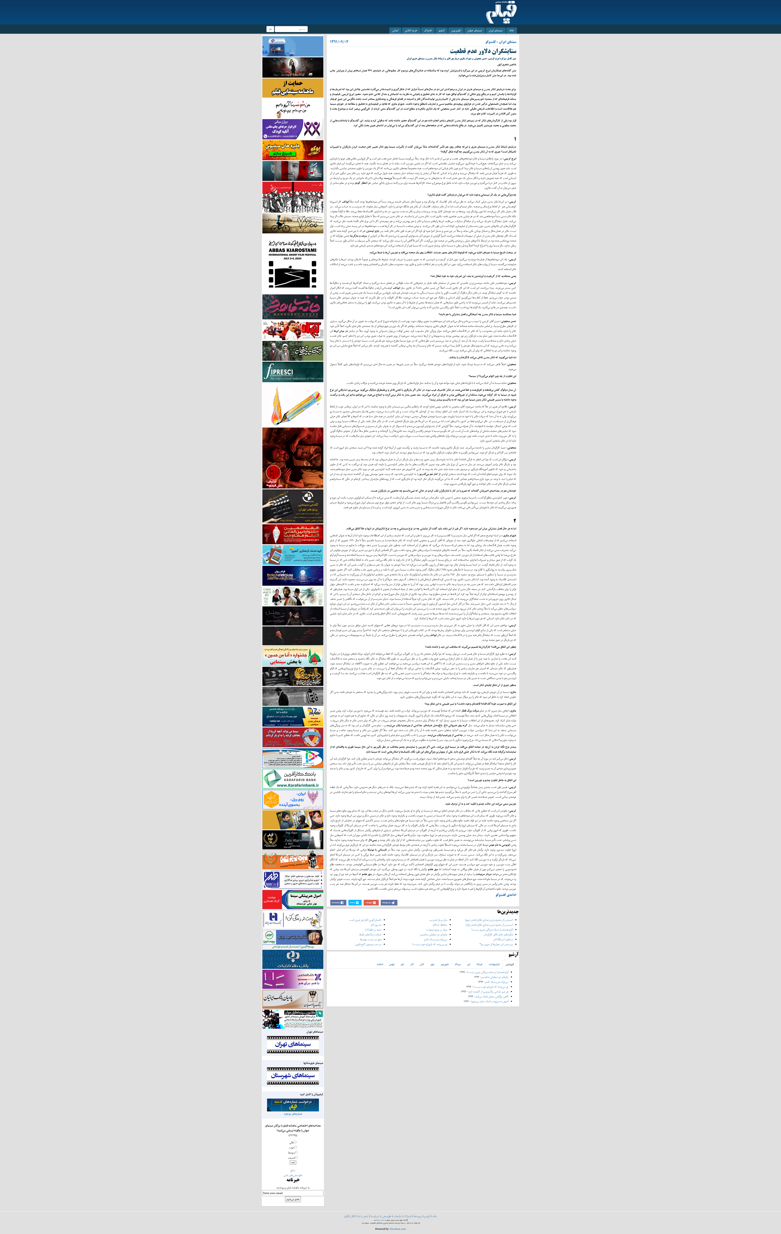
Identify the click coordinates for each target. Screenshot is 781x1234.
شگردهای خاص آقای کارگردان (498, 934)
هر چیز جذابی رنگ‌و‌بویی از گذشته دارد (488, 991)
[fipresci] (292, 371)
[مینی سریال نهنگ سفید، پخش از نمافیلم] (292, 170)
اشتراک (428, 30)
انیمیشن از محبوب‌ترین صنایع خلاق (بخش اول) (489, 924)
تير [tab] (468, 964)
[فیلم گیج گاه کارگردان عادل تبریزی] (292, 330)
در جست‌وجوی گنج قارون (368, 944)
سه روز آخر (375, 924)
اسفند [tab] (380, 964)
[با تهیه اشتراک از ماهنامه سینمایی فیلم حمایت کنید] (292, 87)
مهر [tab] (432, 964)
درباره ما (375, 1216)
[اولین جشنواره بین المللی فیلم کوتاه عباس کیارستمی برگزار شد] (292, 263)
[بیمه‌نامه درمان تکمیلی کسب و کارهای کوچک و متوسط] (292, 46)
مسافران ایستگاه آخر (503, 939)
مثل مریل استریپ (438, 919)
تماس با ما (363, 1216)
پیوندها (418, 1216)
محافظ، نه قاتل (440, 924)
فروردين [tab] (510, 964)
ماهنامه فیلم (381, 1220)
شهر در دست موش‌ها (370, 939)
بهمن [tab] (392, 964)
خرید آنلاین (411, 30)
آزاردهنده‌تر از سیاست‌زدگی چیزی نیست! (492, 929)
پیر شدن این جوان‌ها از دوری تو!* (496, 944)
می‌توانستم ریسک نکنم (435, 939)
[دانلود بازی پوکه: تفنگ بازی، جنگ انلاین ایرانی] (292, 150)
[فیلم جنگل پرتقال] (292, 350)
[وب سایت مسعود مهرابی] (292, 404)
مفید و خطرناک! (373, 929)
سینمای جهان (474, 30)
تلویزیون (456, 30)
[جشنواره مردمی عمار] (292, 575)
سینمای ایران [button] (496, 30)
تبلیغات (398, 1216)
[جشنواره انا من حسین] (292, 656)
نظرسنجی (386, 1216)
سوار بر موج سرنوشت (436, 929)
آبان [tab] (422, 964)
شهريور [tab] (445, 964)
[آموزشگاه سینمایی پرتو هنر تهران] (292, 506)
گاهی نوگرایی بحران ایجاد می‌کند (491, 996)
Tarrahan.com (398, 1228)
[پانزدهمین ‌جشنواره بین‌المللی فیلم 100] (292, 67)
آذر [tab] (412, 964)
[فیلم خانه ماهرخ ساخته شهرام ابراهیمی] (292, 306)
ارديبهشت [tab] (494, 964)
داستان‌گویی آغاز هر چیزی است (365, 919)
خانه (511, 30)
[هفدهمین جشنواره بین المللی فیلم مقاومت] (292, 534)
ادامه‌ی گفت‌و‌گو (505, 895)
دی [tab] (402, 964)
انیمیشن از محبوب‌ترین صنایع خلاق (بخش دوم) (489, 919)
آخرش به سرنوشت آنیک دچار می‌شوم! (489, 1001)
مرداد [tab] (458, 964)
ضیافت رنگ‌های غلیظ (370, 934)
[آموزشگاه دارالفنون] (292, 676)
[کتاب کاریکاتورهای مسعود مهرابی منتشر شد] (292, 197)
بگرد (270, 29)
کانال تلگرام (350, 1216)
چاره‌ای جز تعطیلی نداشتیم (433, 934)
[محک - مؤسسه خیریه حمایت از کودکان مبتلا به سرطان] (292, 108)
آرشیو (441, 30)
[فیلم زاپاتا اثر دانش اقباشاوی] (292, 457)
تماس (395, 30)
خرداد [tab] (479, 964)
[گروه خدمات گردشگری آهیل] (292, 554)
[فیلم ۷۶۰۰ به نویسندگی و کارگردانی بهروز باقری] (292, 223)
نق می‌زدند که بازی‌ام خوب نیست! (429, 944)
